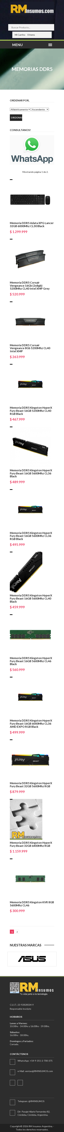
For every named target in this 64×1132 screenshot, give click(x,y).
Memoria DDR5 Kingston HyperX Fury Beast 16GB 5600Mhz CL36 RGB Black (31, 536)
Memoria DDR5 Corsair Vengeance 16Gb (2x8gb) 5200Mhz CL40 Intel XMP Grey (30, 285)
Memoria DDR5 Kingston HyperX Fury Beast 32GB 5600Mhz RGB (31, 784)
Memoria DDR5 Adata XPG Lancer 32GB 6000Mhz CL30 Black (32, 224)
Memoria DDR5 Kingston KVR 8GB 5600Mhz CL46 (32, 903)
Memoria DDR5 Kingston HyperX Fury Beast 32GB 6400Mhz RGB (31, 844)
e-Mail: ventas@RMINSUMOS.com (35, 1071)
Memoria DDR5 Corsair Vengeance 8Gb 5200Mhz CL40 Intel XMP (30, 348)
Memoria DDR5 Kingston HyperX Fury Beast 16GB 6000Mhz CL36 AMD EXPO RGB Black (31, 723)
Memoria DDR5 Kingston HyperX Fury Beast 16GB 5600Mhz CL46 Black (31, 661)
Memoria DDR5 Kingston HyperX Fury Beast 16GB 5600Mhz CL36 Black (31, 473)
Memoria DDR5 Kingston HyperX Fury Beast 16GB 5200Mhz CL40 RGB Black (31, 410)
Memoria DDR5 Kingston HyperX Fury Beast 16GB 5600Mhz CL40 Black (31, 598)
